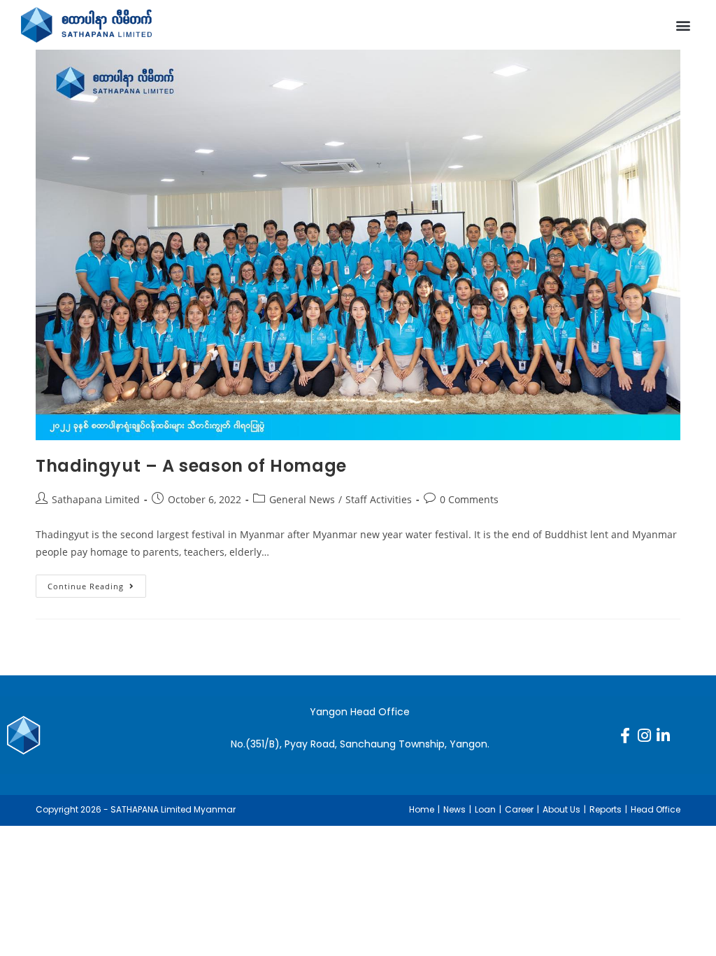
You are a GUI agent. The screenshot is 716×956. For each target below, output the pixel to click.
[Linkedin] (663, 735)
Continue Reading (97, 583)
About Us (561, 809)
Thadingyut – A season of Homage (191, 465)
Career (519, 809)
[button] (683, 24)
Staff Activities (378, 499)
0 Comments (469, 499)
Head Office (655, 809)
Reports (605, 809)
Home (421, 809)
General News (302, 499)
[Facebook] (625, 735)
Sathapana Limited (96, 499)
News (454, 809)
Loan (485, 809)
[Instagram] (644, 735)
